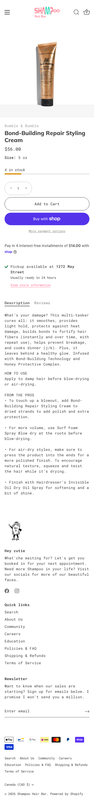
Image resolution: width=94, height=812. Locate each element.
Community (15, 626)
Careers (13, 633)
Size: (10, 157)
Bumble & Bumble (22, 125)
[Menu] (7, 12)
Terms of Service (23, 662)
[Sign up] (87, 711)
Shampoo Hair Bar (32, 794)
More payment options (47, 231)
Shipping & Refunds (25, 655)
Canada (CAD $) (17, 785)
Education (15, 641)
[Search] (76, 13)
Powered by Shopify (66, 794)
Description (17, 302)
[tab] (19, 303)
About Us (14, 619)
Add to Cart (47, 203)
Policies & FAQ (21, 648)
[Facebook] (7, 590)
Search (11, 612)
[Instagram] (17, 590)
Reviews (42, 302)
